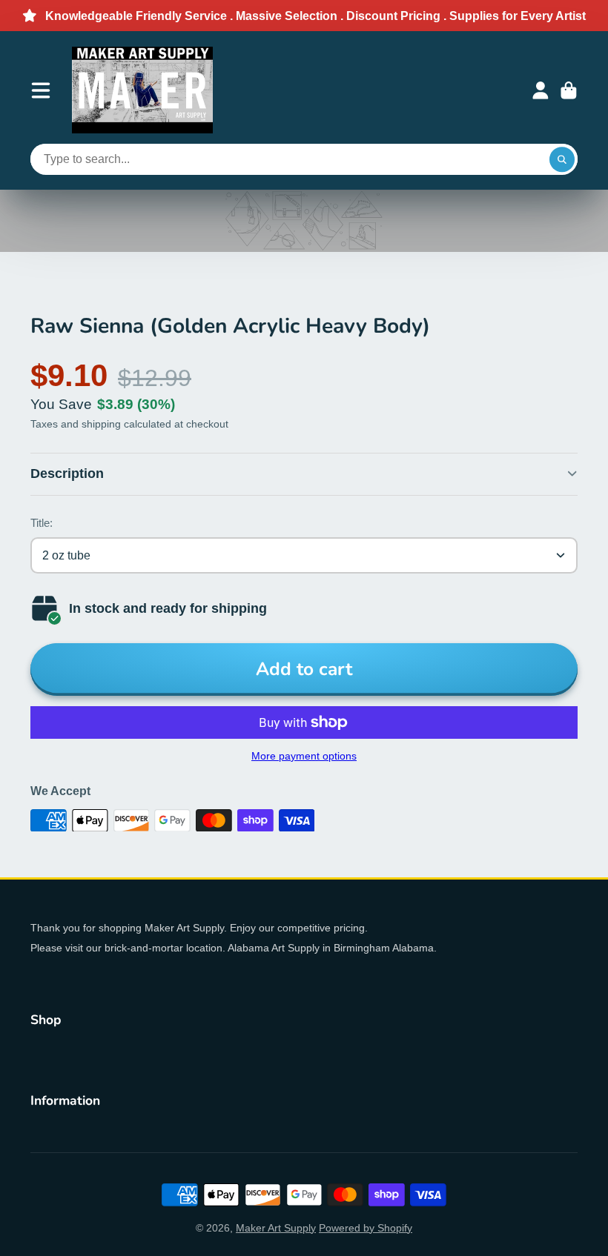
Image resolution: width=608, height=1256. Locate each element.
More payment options (304, 756)
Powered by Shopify (365, 1228)
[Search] (562, 159)
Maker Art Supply (276, 1228)
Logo (142, 90)
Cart (569, 90)
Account (540, 90)
